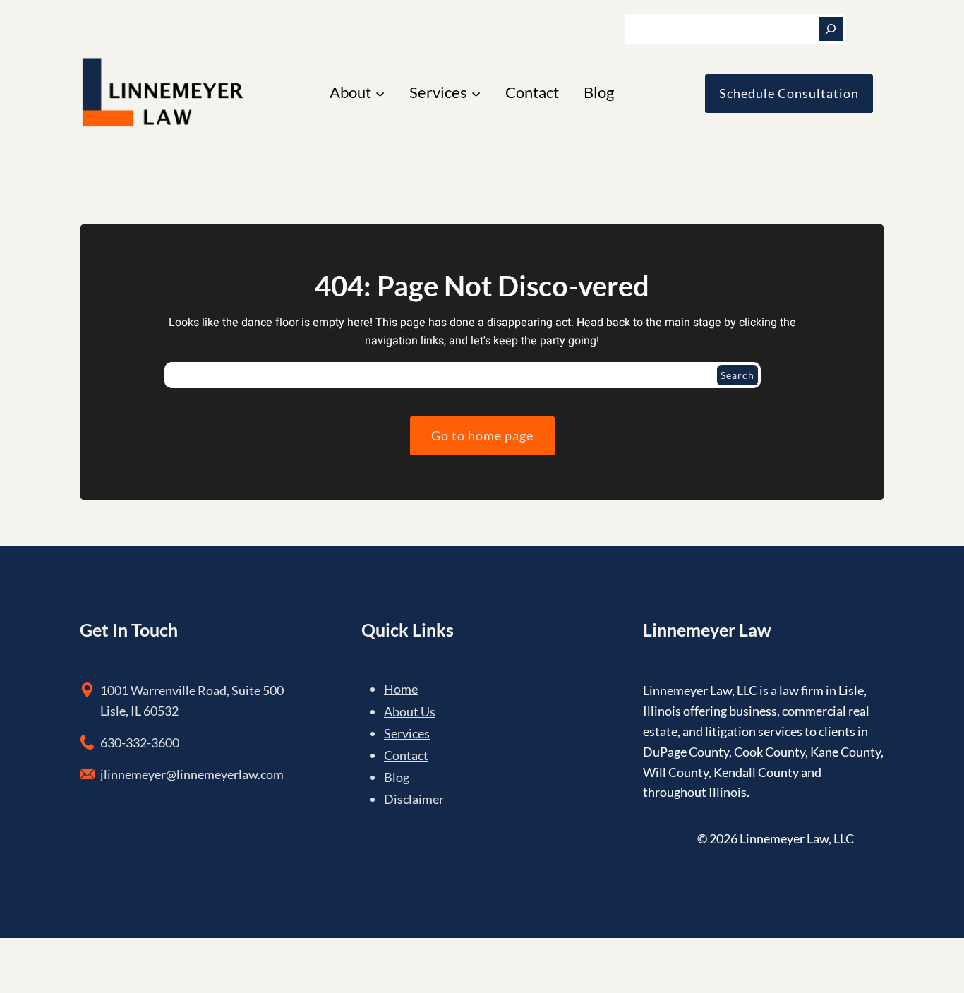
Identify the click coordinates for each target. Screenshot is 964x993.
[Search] (831, 29)
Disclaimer (414, 799)
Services (407, 733)
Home (401, 689)
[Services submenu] (476, 93)
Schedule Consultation (789, 93)
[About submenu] (380, 93)
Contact (406, 755)
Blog (396, 777)
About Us (409, 711)
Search (737, 375)
